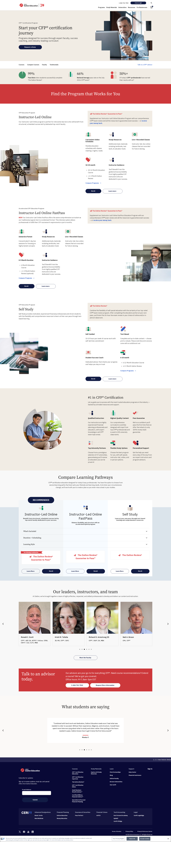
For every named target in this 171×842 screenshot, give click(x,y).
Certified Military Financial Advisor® (77, 796)
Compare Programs (92, 183)
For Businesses (142, 7)
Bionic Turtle (39, 815)
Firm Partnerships (115, 772)
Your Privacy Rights (118, 838)
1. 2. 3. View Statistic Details (162, 760)
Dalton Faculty (114, 778)
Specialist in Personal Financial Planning (78, 801)
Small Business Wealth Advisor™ (77, 791)
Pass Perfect (79, 815)
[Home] (32, 5)
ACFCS (98, 815)
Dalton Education (62, 815)
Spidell (116, 818)
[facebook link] (24, 832)
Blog (111, 775)
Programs (101, 7)
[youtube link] (28, 832)
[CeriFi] (27, 812)
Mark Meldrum (39, 818)
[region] (85, 839)
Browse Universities (116, 782)
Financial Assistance (135, 775)
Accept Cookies (144, 838)
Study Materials (111, 7)
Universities (122, 7)
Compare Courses (33, 65)
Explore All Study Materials (96, 773)
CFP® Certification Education (77, 773)
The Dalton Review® (78, 782)
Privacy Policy (129, 831)
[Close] (168, 839)
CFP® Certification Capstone (77, 778)
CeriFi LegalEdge (139, 815)
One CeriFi (113, 785)
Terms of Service (116, 831)
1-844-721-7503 (123, 3)
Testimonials (54, 65)
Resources (131, 7)
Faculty (44, 65)
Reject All (132, 838)
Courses (21, 65)
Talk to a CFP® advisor (145, 65)
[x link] (20, 832)
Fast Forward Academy (121, 815)
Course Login (138, 3)
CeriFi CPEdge (118, 821)
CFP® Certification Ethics (77, 786)
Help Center (132, 772)
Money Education (62, 818)
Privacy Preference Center (144, 831)
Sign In (150, 769)
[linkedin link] (33, 832)
